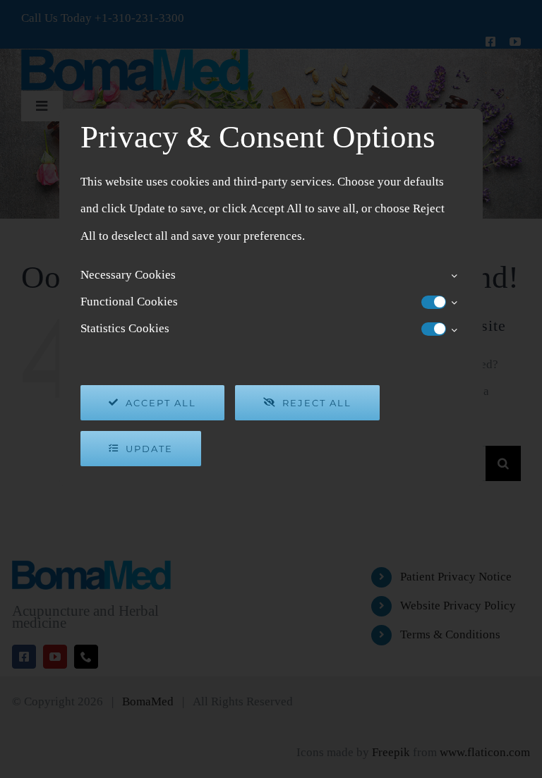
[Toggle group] (454, 275)
